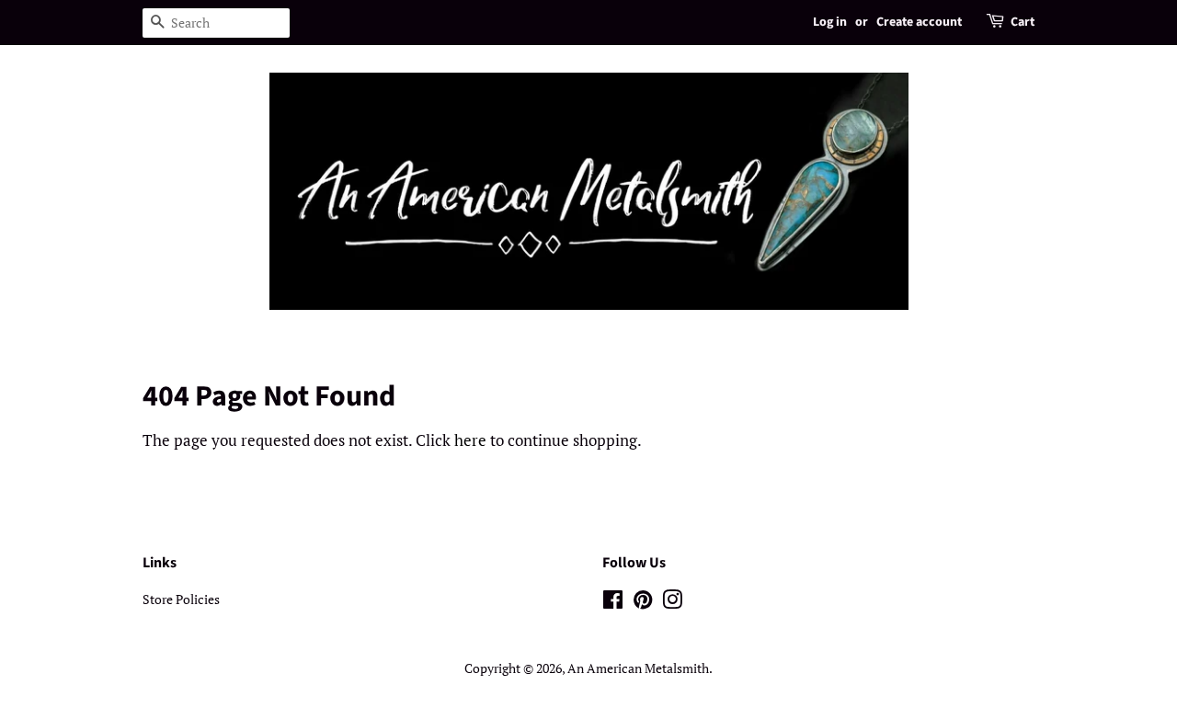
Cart (1022, 22)
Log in (830, 22)
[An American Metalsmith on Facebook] (612, 602)
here (470, 440)
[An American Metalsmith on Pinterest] (643, 602)
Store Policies (181, 599)
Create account (919, 22)
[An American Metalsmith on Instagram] (672, 602)
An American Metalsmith (638, 668)
